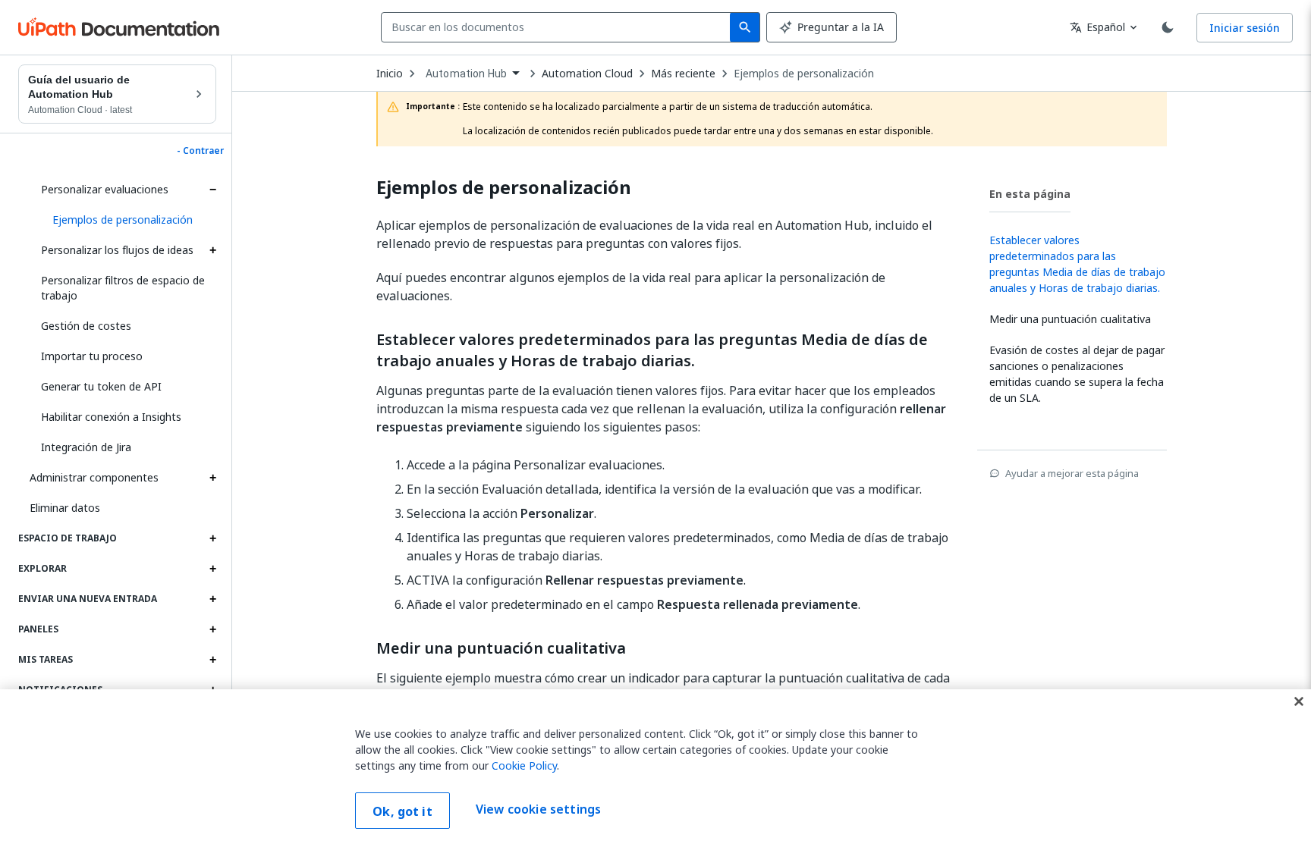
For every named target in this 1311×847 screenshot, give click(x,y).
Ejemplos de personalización (804, 73)
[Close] (1298, 701)
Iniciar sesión (1244, 28)
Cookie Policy (524, 765)
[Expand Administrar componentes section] (212, 478)
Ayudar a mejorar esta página (1072, 473)
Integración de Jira (86, 447)
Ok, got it (402, 811)
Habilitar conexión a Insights (111, 417)
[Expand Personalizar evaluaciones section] (212, 189)
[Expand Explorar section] (212, 569)
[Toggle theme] (1167, 27)
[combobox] (559, 27)
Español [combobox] (1097, 27)
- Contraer (200, 151)
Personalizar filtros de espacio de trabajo (123, 287)
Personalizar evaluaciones (104, 189)
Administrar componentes (94, 477)
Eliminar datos (65, 508)
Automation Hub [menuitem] (466, 73)
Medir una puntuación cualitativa (501, 648)
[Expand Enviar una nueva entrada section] (212, 599)
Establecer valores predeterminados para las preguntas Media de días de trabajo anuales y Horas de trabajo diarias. (652, 350)
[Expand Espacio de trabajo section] (212, 538)
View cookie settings (538, 809)
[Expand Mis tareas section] (212, 660)
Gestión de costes (86, 326)
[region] (655, 768)
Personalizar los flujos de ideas (117, 250)
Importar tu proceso (92, 356)
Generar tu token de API (101, 386)
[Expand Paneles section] (212, 629)
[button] (128, 220)
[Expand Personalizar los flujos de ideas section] (212, 250)
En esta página (1029, 194)
